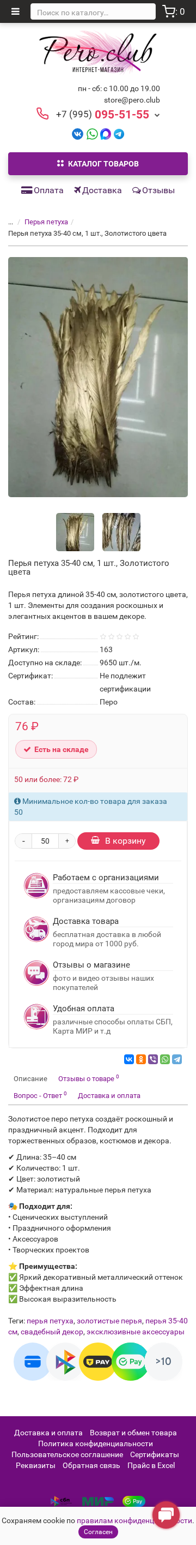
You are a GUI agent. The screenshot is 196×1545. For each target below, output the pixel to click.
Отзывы (158, 190)
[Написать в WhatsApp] (92, 133)
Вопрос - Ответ (40, 1095)
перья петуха (50, 1320)
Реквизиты (36, 1465)
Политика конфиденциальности (95, 1443)
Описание (30, 1079)
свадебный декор (52, 1331)
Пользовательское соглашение (67, 1454)
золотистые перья (109, 1320)
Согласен (98, 1532)
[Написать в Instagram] (119, 133)
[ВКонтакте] (129, 1059)
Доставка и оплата (109, 1095)
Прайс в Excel (151, 1465)
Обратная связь (91, 1465)
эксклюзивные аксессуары (136, 1331)
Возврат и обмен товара (133, 1432)
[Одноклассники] (141, 1059)
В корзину (125, 841)
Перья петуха (46, 222)
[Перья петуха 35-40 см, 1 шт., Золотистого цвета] (98, 377)
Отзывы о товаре (88, 1078)
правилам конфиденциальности (134, 1520)
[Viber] (153, 1059)
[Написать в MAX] (106, 133)
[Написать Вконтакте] (77, 133)
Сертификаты (154, 1454)
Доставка (102, 190)
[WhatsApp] (165, 1059)
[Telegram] (177, 1059)
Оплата (49, 190)
